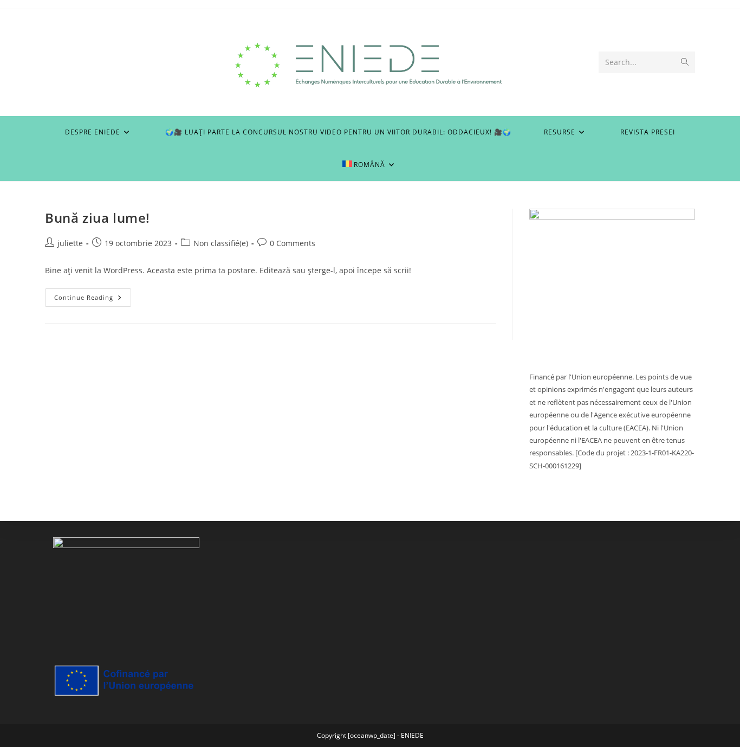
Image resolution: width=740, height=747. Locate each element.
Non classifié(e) (220, 243)
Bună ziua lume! (97, 218)
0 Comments (292, 243)
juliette (70, 243)
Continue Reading (92, 299)
